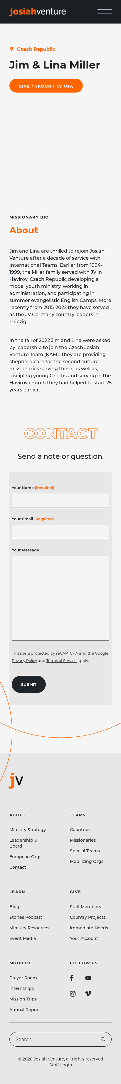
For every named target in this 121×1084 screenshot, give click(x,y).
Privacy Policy (24, 660)
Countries (80, 829)
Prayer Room (23, 977)
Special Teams (85, 850)
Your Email (33, 518)
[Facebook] (71, 978)
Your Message (25, 549)
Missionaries (83, 840)
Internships (21, 988)
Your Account (84, 938)
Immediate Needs (89, 927)
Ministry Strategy (27, 829)
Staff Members (85, 906)
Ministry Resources (29, 927)
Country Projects (87, 917)
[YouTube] (88, 978)
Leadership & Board (23, 843)
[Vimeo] (88, 994)
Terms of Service (61, 660)
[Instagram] (73, 994)
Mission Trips (23, 999)
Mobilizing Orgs (86, 861)
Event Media (22, 938)
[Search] (103, 1039)
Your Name (33, 487)
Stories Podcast (25, 917)
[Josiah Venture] (37, 12)
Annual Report (24, 1009)
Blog (14, 906)
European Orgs (25, 856)
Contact (17, 867)
